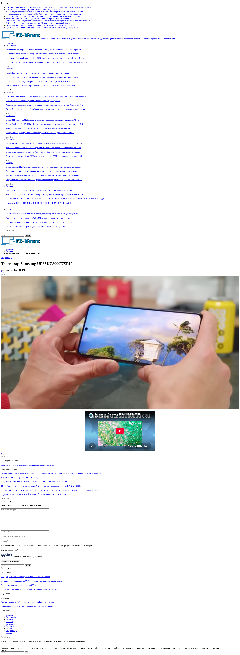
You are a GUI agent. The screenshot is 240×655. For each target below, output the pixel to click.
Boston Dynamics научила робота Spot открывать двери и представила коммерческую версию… (46, 109)
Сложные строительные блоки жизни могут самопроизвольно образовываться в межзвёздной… (47, 96)
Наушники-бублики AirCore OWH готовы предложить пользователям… (32, 581)
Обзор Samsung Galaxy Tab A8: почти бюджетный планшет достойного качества (40, 133)
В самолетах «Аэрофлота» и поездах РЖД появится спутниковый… (30, 589)
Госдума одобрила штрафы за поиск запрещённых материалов (27, 465)
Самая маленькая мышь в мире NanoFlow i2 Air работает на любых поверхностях (40, 25)
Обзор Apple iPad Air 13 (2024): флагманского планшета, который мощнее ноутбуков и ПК (44, 124)
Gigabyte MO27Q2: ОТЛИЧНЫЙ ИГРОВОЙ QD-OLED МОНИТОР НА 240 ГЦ (40, 203)
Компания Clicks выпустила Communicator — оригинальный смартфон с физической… (43, 77)
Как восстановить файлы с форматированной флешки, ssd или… (28, 602)
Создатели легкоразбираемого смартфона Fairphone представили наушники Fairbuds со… (44, 180)
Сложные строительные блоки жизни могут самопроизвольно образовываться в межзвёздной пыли (48, 7)
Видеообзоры (12, 186)
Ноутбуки (10, 139)
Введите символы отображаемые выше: (30, 556)
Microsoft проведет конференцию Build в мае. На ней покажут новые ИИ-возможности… (44, 175)
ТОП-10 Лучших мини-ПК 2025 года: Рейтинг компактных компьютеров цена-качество (43, 148)
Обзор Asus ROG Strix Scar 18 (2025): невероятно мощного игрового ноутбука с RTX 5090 (44, 143)
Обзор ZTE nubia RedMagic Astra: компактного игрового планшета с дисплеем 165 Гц (42, 120)
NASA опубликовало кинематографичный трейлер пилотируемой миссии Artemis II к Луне (45, 12)
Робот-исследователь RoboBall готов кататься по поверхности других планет (39, 222)
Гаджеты (10, 69)
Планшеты (10, 116)
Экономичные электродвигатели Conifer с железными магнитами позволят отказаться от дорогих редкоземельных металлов (54, 473)
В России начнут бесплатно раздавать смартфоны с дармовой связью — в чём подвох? (43, 16)
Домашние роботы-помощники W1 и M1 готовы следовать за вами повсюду (38, 218)
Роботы (9, 209)
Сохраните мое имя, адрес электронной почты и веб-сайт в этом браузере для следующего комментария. (48, 546)
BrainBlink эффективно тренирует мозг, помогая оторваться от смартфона (37, 18)
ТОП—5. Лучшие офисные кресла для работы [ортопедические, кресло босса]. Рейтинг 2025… (46, 194)
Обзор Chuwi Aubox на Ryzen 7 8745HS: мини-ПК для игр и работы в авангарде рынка (43, 152)
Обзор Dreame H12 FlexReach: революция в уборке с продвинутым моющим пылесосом (43, 167)
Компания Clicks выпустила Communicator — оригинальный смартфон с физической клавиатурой (48, 21)
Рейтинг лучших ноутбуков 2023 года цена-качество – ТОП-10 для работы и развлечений (44, 156)
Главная (9, 43)
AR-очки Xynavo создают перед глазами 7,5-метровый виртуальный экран (38, 23)
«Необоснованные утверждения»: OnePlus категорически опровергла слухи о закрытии (43, 14)
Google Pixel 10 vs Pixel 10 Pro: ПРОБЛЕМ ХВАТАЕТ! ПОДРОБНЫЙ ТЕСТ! (39, 190)
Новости (9, 92)
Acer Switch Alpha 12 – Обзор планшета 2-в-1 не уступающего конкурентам (38, 128)
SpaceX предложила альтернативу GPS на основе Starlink (25, 585)
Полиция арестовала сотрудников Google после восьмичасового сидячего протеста (41, 171)
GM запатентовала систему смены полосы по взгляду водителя (33, 9)
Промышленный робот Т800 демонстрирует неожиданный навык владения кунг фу (42, 27)
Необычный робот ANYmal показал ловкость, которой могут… (28, 606)
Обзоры (9, 163)
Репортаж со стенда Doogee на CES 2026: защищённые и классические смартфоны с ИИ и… (45, 58)
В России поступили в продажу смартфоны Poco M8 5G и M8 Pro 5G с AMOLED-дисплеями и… (47, 62)
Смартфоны (11, 45)
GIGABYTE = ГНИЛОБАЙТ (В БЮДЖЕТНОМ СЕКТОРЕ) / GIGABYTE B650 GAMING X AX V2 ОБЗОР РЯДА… (56, 199)
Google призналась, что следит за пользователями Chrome (25, 577)
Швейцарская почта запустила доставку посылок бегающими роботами (36, 226)
